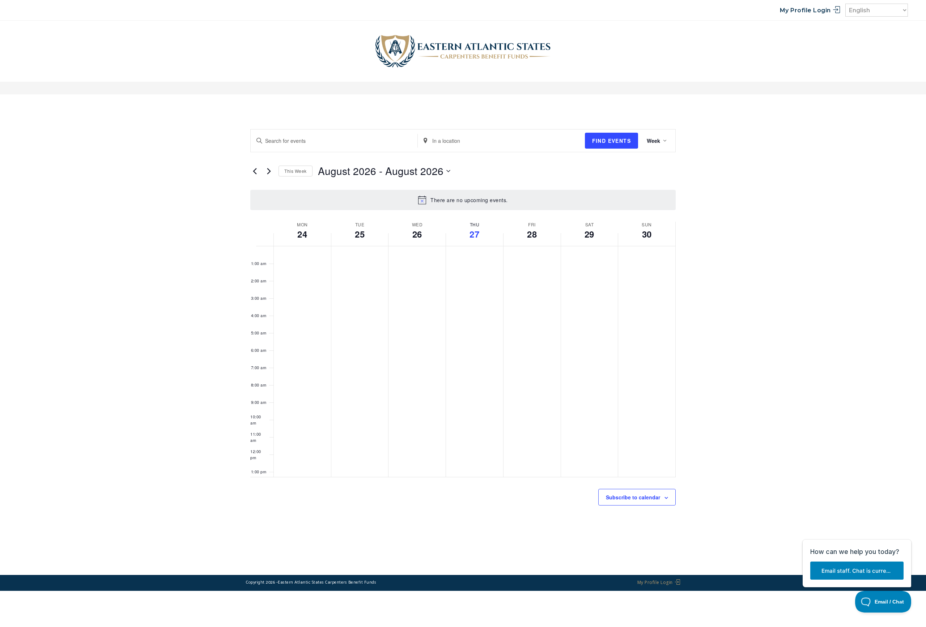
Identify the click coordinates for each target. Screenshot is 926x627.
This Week (295, 171)
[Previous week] (254, 171)
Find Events (611, 140)
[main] (463, 334)
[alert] (463, 200)
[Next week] (268, 171)
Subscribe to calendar (633, 497)
